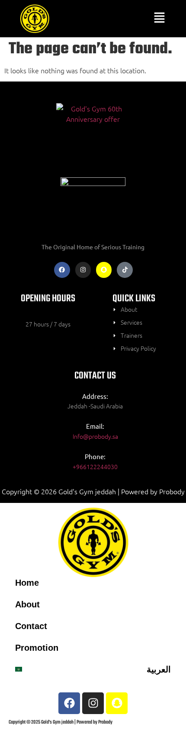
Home (27, 582)
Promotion (36, 647)
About (27, 604)
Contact (31, 626)
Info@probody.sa (95, 436)
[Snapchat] (104, 269)
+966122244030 (95, 466)
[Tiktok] (124, 269)
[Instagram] (83, 269)
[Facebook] (62, 269)
